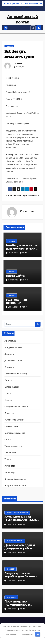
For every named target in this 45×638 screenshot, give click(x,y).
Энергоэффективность (15, 486)
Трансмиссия (10, 453)
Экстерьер (9, 472)
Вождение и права (13, 347)
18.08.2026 (11, 552)
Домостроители (30, 195)
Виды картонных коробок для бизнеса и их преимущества (22, 576)
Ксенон (7, 393)
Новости (8, 400)
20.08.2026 (11, 524)
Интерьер (9, 367)
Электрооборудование (15, 479)
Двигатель (9, 354)
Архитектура (10, 341)
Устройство (9, 466)
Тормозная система (13, 446)
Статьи (7, 439)
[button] (33, 27)
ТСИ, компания (14, 195)
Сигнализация (11, 426)
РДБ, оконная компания (16, 301)
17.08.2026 (11, 581)
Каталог (10, 46)
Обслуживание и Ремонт (16, 407)
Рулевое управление (14, 420)
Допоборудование (13, 361)
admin (19, 64)
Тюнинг (7, 459)
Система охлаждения (14, 433)
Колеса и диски (11, 387)
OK (37, 634)
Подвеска (9, 413)
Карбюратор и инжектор (15, 374)
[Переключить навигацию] (10, 28)
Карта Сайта (15, 275)
